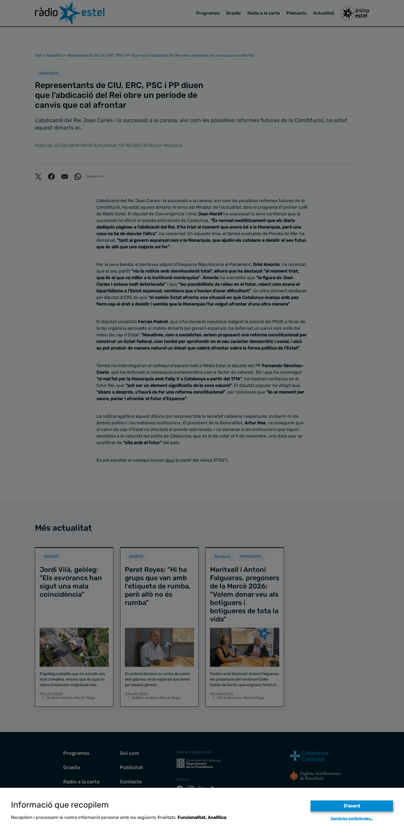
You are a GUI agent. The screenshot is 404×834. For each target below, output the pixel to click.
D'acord (352, 805)
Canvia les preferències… (352, 818)
